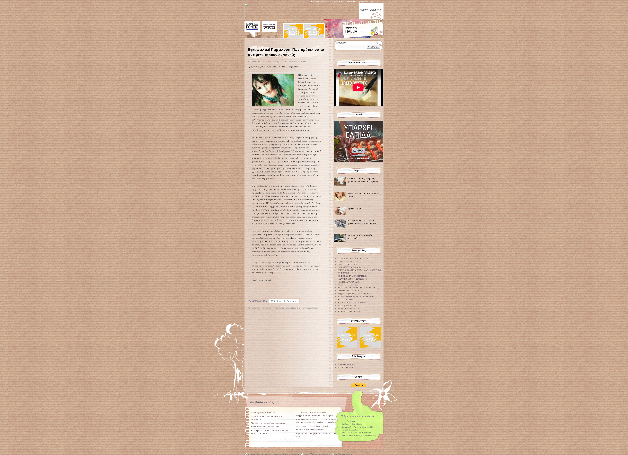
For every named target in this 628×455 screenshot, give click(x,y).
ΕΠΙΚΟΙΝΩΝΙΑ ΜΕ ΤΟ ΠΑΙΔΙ (351, 276)
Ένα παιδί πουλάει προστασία (309, 429)
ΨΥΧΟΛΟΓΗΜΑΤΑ (346, 311)
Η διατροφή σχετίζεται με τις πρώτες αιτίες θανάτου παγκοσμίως (364, 180)
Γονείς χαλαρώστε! (346, 261)
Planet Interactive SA (346, 364)
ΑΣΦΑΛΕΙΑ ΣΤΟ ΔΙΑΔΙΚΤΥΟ (351, 258)
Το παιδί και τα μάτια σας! (273, 307)
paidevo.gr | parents (260, 447)
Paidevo (303, 61)
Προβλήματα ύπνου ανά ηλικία (265, 426)
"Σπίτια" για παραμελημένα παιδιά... (268, 423)
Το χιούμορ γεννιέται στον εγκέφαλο (312, 425)
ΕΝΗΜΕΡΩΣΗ (344, 273)
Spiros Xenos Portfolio (347, 367)
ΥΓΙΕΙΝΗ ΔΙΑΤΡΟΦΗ (347, 308)
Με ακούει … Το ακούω (348, 284)
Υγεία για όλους (345, 305)
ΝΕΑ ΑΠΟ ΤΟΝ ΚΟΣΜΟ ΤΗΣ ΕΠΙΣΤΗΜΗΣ (357, 287)
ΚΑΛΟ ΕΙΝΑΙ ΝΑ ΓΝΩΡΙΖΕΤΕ (351, 278)
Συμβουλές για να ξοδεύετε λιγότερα (354, 293)
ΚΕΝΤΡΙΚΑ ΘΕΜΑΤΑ (347, 281)
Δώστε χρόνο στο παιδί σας (263, 412)
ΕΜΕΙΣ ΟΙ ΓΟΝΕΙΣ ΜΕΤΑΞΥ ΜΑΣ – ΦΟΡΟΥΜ (358, 270)
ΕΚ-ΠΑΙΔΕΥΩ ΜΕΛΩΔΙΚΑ (349, 267)
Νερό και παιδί (354, 208)
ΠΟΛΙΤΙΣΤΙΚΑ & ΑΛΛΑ (348, 290)
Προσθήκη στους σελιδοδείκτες (302, 307)
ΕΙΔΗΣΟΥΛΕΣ (344, 264)
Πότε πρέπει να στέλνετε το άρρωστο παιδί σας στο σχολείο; (362, 222)
